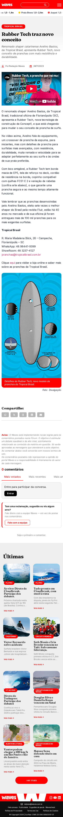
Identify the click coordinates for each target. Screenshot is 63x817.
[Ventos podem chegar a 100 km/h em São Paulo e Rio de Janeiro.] (16, 749)
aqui (12, 262)
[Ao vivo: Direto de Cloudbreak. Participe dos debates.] (16, 588)
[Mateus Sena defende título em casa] (46, 749)
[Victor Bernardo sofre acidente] (16, 641)
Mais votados (12, 476)
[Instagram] (51, 798)
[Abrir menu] (59, 5)
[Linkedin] (59, 798)
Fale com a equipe (17, 522)
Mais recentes (37, 476)
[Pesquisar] (45, 4)
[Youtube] (55, 798)
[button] (5, 414)
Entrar (10, 493)
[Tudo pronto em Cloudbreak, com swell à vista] (46, 588)
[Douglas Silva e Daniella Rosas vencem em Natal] (46, 695)
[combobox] (35, 5)
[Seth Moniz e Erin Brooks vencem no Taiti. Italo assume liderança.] (46, 641)
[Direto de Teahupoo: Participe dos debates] (16, 695)
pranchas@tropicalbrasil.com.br (21, 254)
